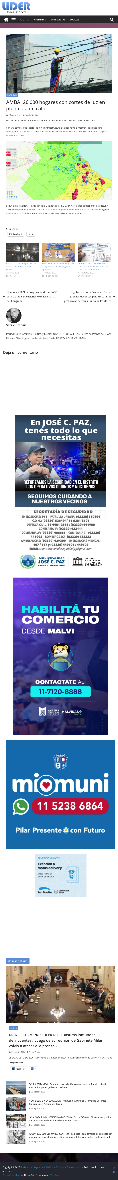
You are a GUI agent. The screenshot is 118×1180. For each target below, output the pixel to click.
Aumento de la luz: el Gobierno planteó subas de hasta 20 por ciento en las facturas (93, 266)
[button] (81, 20)
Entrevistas (58, 19)
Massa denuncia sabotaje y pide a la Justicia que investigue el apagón (58, 266)
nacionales (12, 95)
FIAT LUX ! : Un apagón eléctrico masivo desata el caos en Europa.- (22, 266)
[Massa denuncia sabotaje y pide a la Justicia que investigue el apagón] (58, 252)
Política (24, 19)
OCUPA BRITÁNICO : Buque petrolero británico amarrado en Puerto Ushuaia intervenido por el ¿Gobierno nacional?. (68, 1086)
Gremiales (40, 19)
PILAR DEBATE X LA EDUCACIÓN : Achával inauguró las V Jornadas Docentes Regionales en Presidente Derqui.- (67, 1102)
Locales (74, 19)
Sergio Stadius (31, 115)
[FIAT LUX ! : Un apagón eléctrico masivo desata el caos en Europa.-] (22, 252)
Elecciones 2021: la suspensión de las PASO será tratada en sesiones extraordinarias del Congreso (32, 296)
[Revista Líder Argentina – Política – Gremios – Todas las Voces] (6, 19)
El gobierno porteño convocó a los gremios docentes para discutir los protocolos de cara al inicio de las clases (87, 296)
